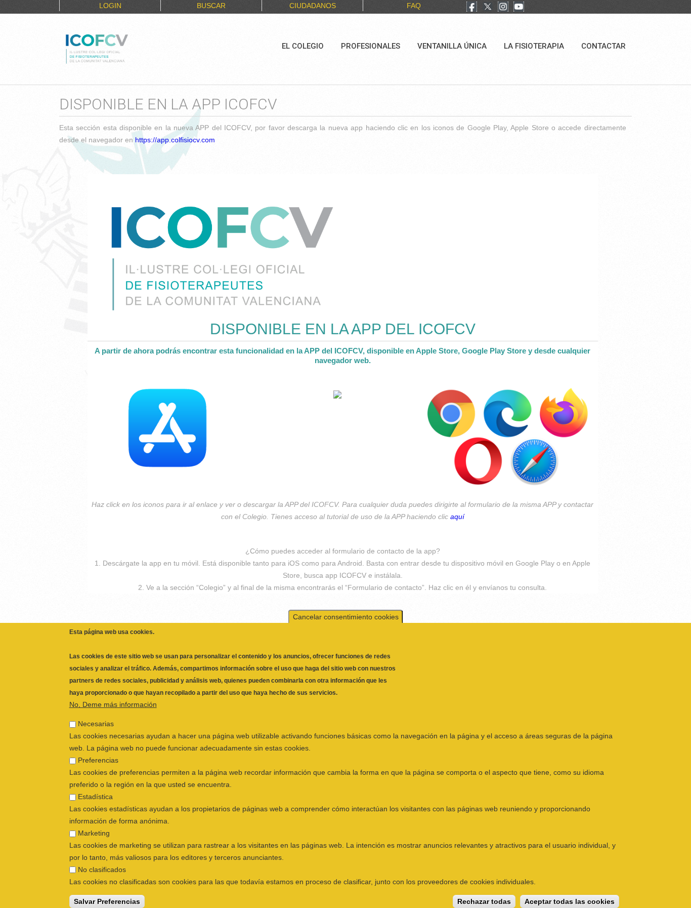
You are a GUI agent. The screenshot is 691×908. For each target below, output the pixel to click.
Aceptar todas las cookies (570, 895)
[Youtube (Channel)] (518, 8)
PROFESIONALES (370, 46)
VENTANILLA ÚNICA (452, 46)
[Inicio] (130, 47)
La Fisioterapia (534, 46)
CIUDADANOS (312, 6)
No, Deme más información (113, 698)
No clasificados (102, 863)
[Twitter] (487, 8)
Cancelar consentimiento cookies (346, 611)
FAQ (414, 6)
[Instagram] (503, 8)
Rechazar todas (484, 895)
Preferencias (98, 754)
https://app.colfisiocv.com (175, 140)
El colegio (303, 46)
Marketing (94, 827)
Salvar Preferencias (107, 895)
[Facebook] (471, 8)
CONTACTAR (603, 46)
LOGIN (110, 6)
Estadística (95, 790)
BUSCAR (211, 6)
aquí (457, 516)
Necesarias (96, 718)
